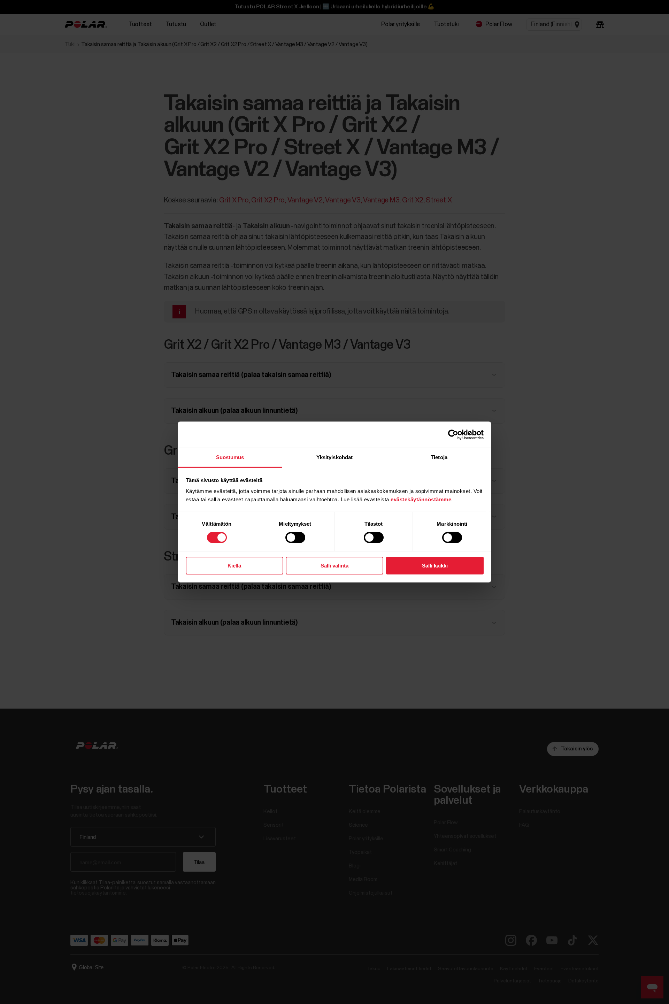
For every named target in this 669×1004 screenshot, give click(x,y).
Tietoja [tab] (439, 457)
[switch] (295, 537)
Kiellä (234, 566)
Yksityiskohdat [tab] (334, 457)
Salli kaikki (435, 566)
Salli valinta (334, 566)
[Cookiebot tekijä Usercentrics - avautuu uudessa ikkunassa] (453, 434)
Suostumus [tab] (230, 457)
